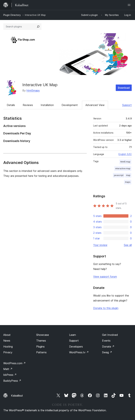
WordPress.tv (79, 352)
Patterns (41, 352)
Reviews (28, 105)
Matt (8, 369)
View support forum (105, 276)
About (7, 334)
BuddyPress (12, 380)
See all (128, 245)
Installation (47, 105)
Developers (76, 346)
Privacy (7, 352)
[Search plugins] (38, 26)
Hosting (8, 346)
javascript (118, 175)
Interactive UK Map (39, 84)
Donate (108, 346)
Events (106, 340)
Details (11, 105)
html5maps (33, 90)
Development (70, 105)
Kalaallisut (17, 395)
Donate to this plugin (105, 308)
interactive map (122, 168)
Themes (41, 340)
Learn (72, 334)
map (128, 175)
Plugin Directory (12, 15)
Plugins (40, 346)
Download (124, 87)
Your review (100, 245)
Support (127, 105)
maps (127, 182)
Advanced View (95, 105)
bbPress (10, 374)
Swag (107, 352)
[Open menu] (129, 5)
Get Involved (110, 334)
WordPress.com (14, 363)
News (6, 340)
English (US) (125, 154)
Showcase (42, 334)
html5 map (125, 161)
